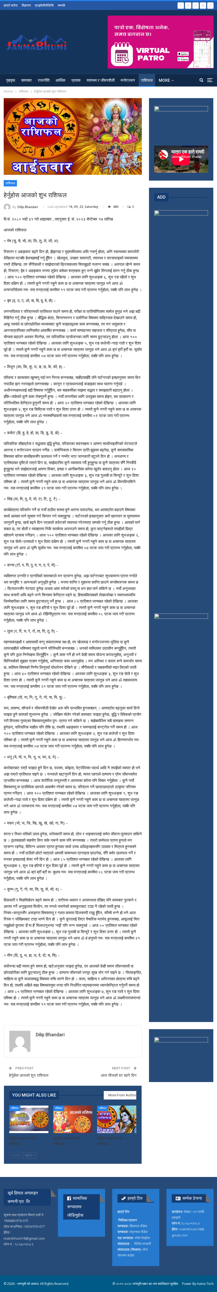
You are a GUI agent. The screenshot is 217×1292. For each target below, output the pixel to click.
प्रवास (75, 80)
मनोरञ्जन (128, 80)
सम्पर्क (61, 5)
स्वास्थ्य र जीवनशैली (101, 80)
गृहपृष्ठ (10, 80)
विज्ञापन (26, 5)
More (164, 80)
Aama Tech (205, 1283)
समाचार (26, 80)
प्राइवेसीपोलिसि (44, 5)
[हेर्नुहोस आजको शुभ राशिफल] (28, 1119)
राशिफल (147, 80)
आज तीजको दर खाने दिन (119, 1075)
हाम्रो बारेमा (11, 5)
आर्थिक (60, 80)
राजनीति (43, 80)
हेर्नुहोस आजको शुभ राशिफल (28, 1075)
